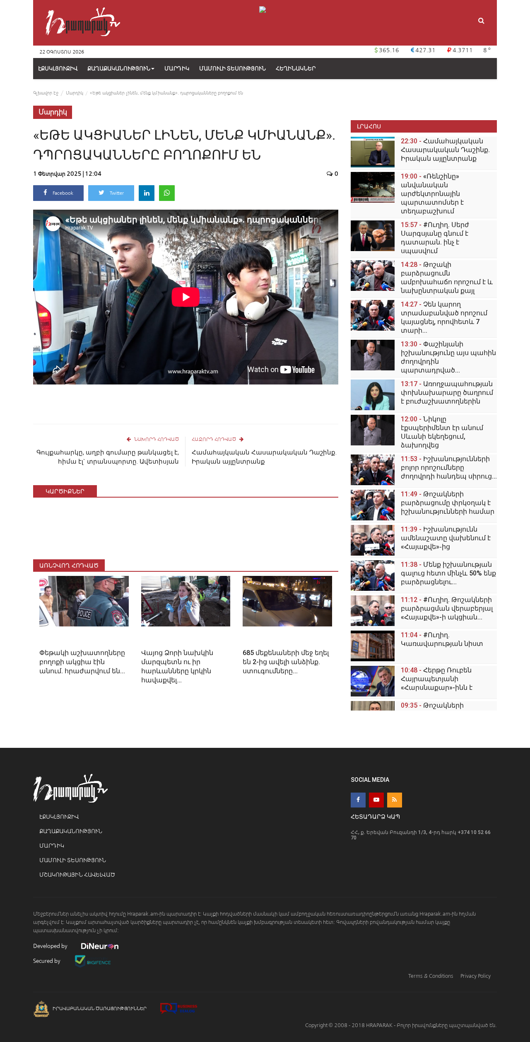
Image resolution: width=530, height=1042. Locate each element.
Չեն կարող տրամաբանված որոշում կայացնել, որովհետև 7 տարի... (444, 317)
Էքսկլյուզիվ (59, 816)
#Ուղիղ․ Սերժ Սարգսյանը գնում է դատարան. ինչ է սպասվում (435, 238)
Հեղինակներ (296, 68)
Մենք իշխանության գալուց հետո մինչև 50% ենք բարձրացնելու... (448, 573)
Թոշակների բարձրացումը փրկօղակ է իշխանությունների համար (447, 502)
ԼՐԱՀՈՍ (369, 126)
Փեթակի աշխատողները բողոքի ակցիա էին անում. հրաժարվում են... (82, 662)
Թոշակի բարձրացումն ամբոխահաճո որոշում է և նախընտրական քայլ (447, 278)
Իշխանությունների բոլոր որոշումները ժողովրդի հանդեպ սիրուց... (449, 467)
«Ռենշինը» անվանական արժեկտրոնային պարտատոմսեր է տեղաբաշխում (432, 193)
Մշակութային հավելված (77, 874)
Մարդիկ (74, 93)
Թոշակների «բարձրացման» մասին (441, 709)
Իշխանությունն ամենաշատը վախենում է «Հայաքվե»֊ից (446, 538)
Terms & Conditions (430, 976)
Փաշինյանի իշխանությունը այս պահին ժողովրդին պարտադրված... (448, 357)
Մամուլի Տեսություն (72, 860)
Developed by (51, 946)
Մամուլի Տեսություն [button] (232, 68)
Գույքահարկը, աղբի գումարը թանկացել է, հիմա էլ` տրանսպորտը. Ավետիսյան (107, 457)
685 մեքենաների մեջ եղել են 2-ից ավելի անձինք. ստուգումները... (286, 662)
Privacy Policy (475, 976)
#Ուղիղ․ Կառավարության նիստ (442, 639)
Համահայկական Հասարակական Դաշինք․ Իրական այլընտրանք (264, 457)
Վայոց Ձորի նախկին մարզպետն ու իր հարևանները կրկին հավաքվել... (177, 666)
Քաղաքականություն (118, 68)
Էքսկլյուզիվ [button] (57, 68)
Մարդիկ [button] (176, 68)
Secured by (47, 961)
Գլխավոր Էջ (45, 93)
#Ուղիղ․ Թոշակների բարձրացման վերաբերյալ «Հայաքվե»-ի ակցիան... (447, 608)
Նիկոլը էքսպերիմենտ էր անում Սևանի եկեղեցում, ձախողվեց (442, 432)
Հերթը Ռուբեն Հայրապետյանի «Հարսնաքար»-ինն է (436, 678)
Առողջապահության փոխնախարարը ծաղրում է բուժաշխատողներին (447, 392)
